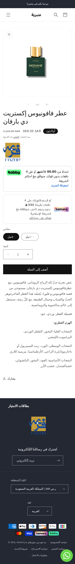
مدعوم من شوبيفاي (37, 542)
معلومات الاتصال (40, 555)
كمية (5, 246)
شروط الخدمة (21, 548)
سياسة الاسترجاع (39, 548)
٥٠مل (11, 237)
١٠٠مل (29, 237)
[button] (8, 14)
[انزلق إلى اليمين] (46, 104)
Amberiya (22, 542)
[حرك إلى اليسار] (28, 104)
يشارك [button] (11, 378)
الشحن (16, 136)
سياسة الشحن (58, 548)
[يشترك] (58, 460)
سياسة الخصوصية (58, 542)
